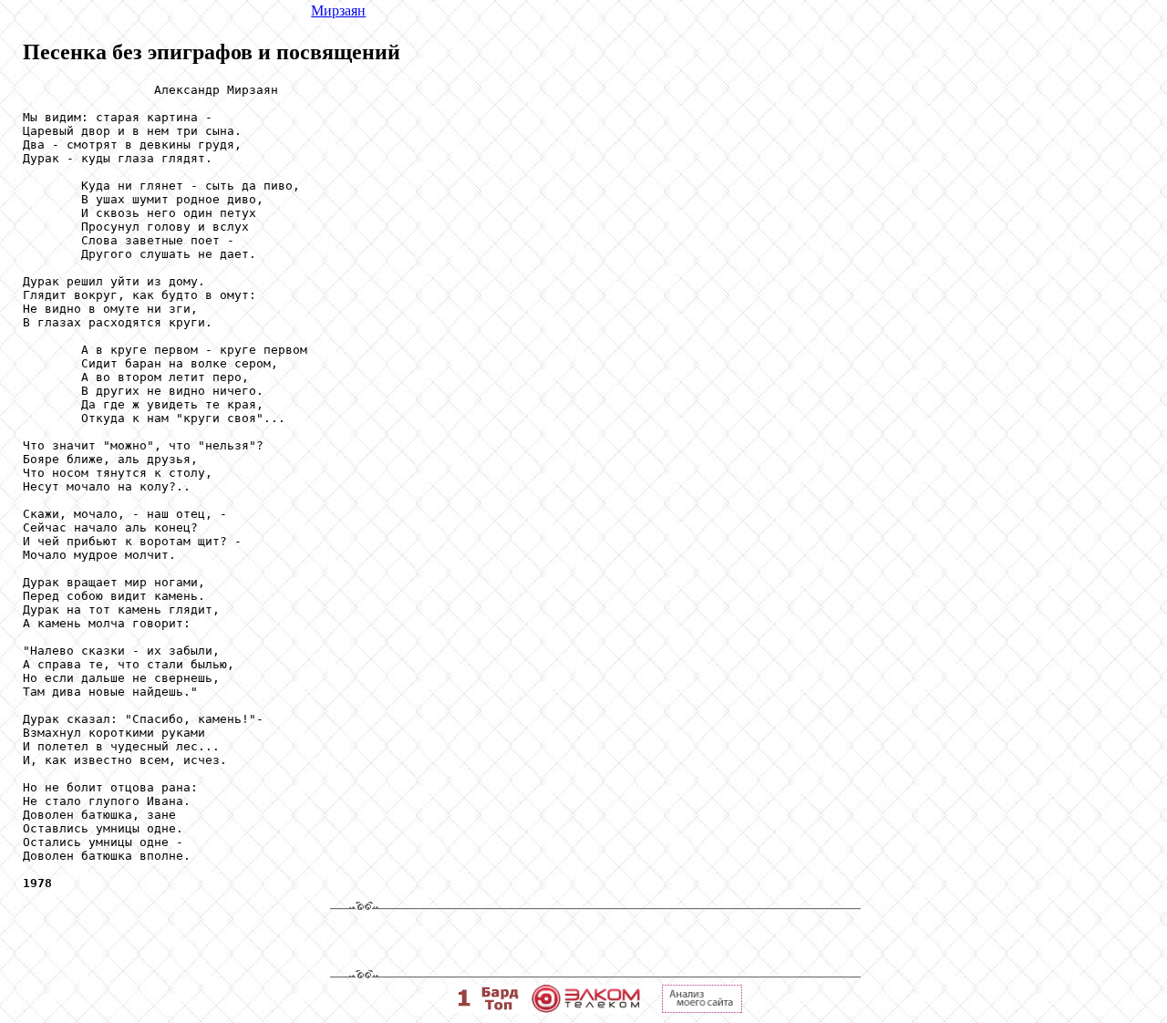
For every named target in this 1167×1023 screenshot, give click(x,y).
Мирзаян (338, 10)
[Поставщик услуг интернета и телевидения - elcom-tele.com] (586, 1008)
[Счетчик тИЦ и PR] (702, 1008)
